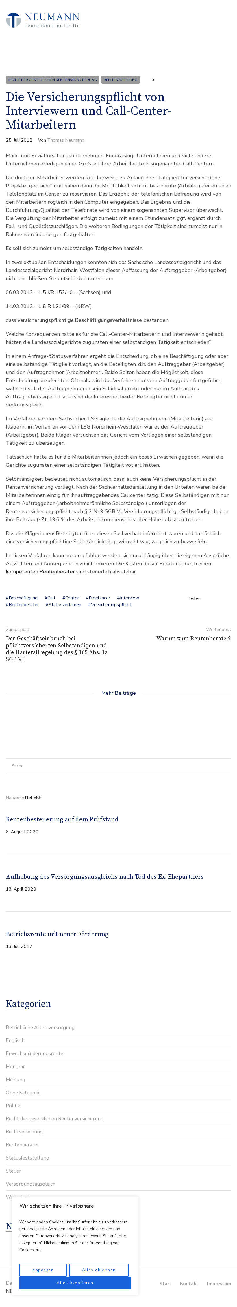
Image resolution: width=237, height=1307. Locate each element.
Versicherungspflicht (111, 604)
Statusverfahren (65, 604)
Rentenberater (24, 604)
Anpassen (43, 1270)
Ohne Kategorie (23, 1092)
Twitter (219, 598)
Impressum (219, 1283)
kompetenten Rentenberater (40, 571)
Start (165, 1283)
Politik (13, 1105)
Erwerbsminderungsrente (34, 1053)
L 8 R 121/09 (54, 306)
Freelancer (99, 598)
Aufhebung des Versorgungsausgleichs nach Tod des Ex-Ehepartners (105, 877)
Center (72, 598)
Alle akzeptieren (75, 1283)
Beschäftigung (23, 598)
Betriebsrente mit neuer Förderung (57, 934)
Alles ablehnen (99, 1270)
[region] (75, 1245)
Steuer (13, 1171)
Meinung (15, 1079)
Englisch (15, 1040)
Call (51, 598)
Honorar (15, 1066)
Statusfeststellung (27, 1158)
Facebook (210, 598)
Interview (129, 598)
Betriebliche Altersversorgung (40, 1027)
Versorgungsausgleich (30, 1184)
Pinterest (228, 598)
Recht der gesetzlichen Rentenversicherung (52, 80)
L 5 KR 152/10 (55, 292)
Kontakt (189, 1283)
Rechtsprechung (120, 80)
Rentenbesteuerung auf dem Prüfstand (62, 819)
